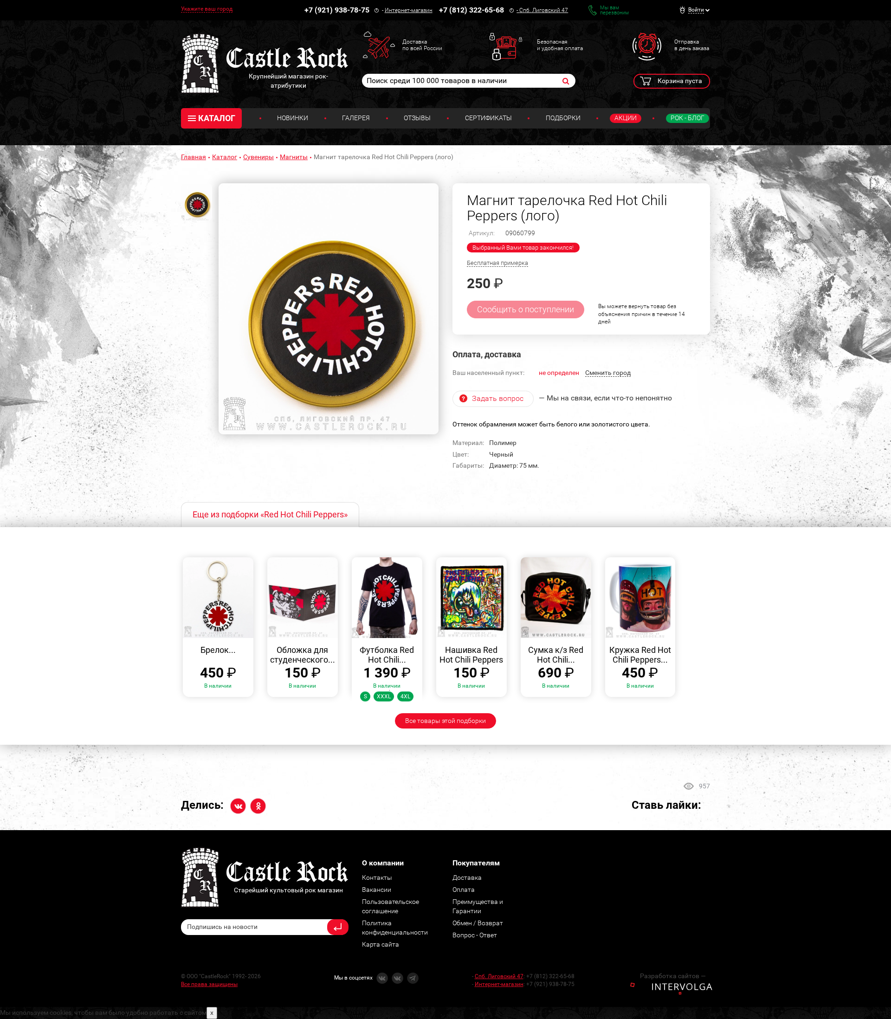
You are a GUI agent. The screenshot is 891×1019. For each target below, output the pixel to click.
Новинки (292, 118)
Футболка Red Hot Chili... (387, 655)
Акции (625, 118)
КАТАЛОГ (216, 118)
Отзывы (417, 118)
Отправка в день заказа (691, 45)
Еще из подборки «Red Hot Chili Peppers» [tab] (270, 514)
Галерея (356, 118)
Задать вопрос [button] (497, 398)
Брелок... (218, 650)
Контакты (377, 877)
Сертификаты (488, 118)
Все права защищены (209, 984)
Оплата (463, 889)
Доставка (467, 877)
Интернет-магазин (409, 10)
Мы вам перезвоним (614, 10)
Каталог (224, 157)
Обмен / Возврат (477, 923)
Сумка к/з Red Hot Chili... (555, 655)
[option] (329, 309)
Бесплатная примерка (497, 262)
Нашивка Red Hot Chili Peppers (471, 655)
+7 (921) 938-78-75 (336, 10)
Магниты (294, 157)
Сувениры (258, 157)
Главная (193, 157)
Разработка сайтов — (673, 976)
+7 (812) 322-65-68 (471, 10)
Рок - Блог (687, 118)
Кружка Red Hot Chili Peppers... (640, 655)
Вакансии (376, 889)
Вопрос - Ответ (474, 935)
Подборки (563, 118)
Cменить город (608, 372)
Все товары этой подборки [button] (445, 720)
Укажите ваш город (206, 9)
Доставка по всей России (422, 45)
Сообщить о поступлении (525, 309)
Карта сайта (380, 944)
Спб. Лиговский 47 (543, 10)
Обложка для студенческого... (302, 655)
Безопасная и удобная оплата (560, 45)
